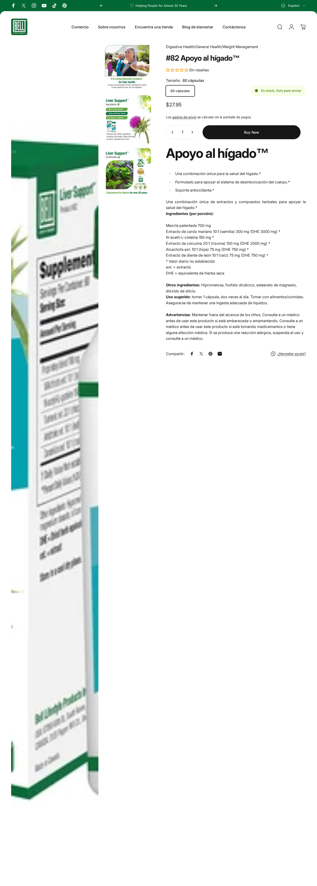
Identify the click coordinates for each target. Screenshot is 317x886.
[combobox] (293, 5)
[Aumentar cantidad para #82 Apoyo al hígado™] (193, 132)
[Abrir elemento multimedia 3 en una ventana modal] (127, 119)
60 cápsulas (180, 91)
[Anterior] (101, 5)
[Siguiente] (215, 5)
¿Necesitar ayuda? (292, 354)
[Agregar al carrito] (252, 132)
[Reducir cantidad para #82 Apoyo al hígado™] (171, 132)
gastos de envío (184, 117)
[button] (177, 70)
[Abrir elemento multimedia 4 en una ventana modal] (127, 172)
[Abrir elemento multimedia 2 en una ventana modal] (127, 67)
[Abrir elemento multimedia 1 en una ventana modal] (54, 462)
